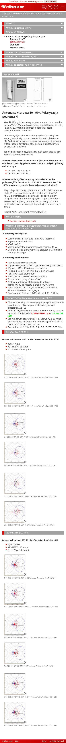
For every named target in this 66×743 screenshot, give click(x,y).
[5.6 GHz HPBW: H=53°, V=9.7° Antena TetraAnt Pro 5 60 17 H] (15, 463)
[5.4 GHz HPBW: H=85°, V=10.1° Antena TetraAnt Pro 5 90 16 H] (15, 635)
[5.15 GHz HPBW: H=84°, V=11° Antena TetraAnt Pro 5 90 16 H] (15, 575)
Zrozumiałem (50, 1)
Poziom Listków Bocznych (23, 221)
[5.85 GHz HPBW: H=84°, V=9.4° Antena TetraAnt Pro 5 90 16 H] (15, 723)
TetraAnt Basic (17, 47)
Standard (14, 44)
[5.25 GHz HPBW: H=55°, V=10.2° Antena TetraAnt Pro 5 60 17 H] (15, 403)
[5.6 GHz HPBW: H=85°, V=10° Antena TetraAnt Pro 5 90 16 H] (15, 663)
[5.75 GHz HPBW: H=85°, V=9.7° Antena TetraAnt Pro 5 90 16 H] (15, 694)
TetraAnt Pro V (17, 39)
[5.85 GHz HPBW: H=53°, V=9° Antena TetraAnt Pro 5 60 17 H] (15, 522)
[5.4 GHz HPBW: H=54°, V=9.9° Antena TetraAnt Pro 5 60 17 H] (15, 434)
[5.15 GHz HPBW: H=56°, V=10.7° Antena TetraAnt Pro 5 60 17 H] (15, 375)
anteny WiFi (12, 13)
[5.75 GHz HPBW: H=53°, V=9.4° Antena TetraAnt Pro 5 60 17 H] (15, 494)
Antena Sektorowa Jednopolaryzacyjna (46, 13)
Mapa (44, 741)
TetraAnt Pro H (7, 16)
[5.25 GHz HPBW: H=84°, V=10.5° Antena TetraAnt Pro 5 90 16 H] (15, 604)
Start (4, 13)
